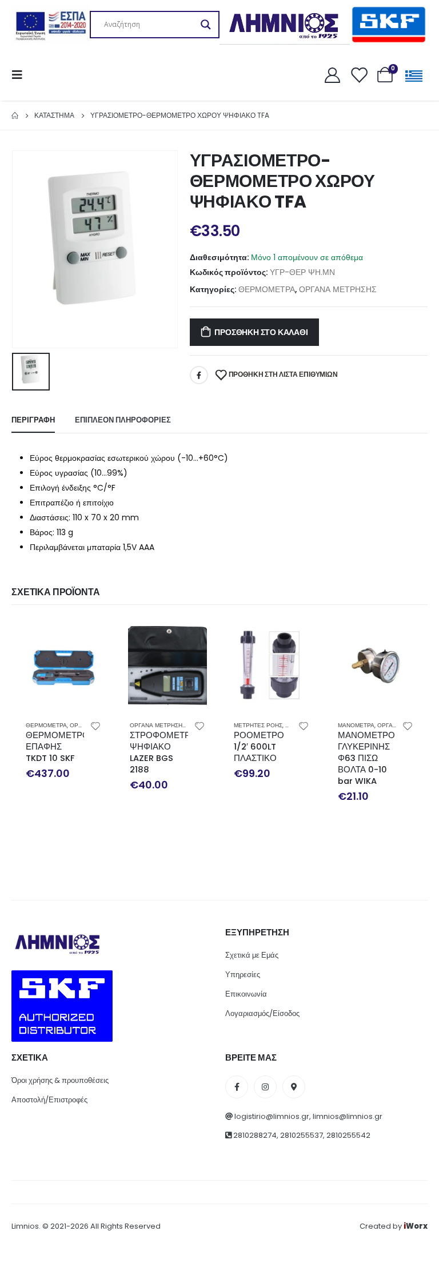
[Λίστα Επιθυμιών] (358, 74)
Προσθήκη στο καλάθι (261, 332)
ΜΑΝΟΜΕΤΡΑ (356, 725)
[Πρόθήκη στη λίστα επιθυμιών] (95, 725)
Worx (416, 1226)
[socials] (236, 1086)
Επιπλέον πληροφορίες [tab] (123, 420)
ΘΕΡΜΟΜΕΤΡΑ (266, 289)
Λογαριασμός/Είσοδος (262, 1013)
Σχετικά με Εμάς (251, 955)
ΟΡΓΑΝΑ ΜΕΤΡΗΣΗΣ (338, 289)
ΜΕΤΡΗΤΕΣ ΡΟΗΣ (258, 725)
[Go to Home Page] (14, 115)
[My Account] (332, 74)
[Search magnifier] (206, 25)
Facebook (199, 375)
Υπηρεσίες (242, 974)
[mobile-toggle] (20, 75)
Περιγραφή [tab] (33, 420)
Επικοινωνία (246, 994)
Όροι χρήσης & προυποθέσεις (60, 1080)
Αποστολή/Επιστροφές (49, 1099)
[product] (63, 665)
